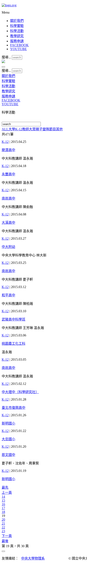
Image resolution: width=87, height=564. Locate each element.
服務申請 (17, 41)
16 (3, 504)
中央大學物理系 (33, 558)
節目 (52, 129)
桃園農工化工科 (13, 343)
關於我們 (17, 21)
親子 (39, 129)
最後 (5, 541)
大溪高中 (8, 222)
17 (3, 508)
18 (3, 512)
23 (3, 531)
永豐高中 (8, 174)
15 (3, 500)
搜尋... (6, 57)
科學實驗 (17, 26)
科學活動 (17, 31)
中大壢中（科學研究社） (20, 392)
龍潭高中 (8, 150)
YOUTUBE (18, 49)
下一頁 (7, 536)
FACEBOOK (19, 45)
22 (3, 527)
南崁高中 (8, 198)
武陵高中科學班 (13, 319)
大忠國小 (8, 439)
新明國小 (8, 423)
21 (3, 523)
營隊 (45, 129)
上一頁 (7, 492)
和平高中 (8, 295)
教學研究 (17, 36)
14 (3, 496)
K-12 (18, 129)
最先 (5, 487)
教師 (25, 129)
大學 (11, 129)
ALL (5, 129)
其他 (59, 129)
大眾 (32, 129)
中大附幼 (8, 247)
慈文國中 (8, 455)
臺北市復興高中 (13, 407)
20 (3, 519)
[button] (3, 67)
